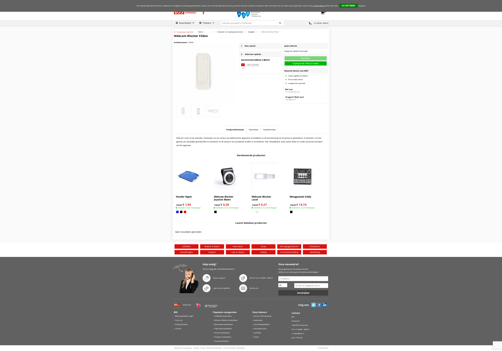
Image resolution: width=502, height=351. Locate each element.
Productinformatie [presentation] (235, 129)
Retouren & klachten (214, 348)
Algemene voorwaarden (183, 348)
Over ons (178, 320)
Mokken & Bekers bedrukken (226, 320)
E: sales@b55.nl (298, 333)
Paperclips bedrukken (223, 328)
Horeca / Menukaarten (263, 316)
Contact (178, 328)
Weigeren (362, 6)
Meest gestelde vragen (184, 316)
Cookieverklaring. (319, 6)
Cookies (196, 348)
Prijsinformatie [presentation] (269, 129)
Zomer (256, 337)
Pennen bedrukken (222, 333)
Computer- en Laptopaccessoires (230, 32)
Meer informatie (332, 6)
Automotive (258, 320)
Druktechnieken (181, 324)
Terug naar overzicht (185, 32)
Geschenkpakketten (262, 324)
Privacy (203, 348)
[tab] (235, 130)
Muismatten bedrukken (223, 324)
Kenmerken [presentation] (253, 129)
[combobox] (250, 22)
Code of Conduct (229, 348)
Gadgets (251, 32)
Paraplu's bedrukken (222, 337)
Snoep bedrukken (221, 341)
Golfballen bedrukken (223, 316)
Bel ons (289, 89)
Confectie (257, 333)
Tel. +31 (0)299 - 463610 (300, 329)
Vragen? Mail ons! (294, 97)
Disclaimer (241, 348)
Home (200, 32)
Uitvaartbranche (260, 328)
